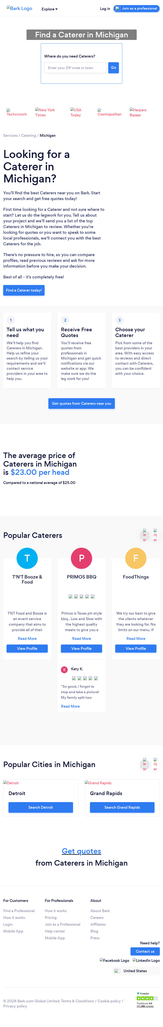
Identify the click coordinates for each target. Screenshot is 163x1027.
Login (8, 924)
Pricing (51, 917)
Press (95, 938)
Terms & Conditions (77, 1001)
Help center (55, 931)
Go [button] (113, 67)
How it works (14, 917)
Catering (28, 135)
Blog (94, 931)
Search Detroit (40, 807)
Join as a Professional (62, 924)
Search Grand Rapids (122, 807)
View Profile (27, 648)
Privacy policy (15, 1006)
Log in (105, 8)
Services (10, 135)
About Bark (100, 910)
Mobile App (13, 931)
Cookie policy (109, 1001)
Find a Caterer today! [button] (24, 290)
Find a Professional (19, 910)
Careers (97, 917)
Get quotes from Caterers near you (81, 403)
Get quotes (81, 851)
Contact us (145, 951)
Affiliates (98, 924)
